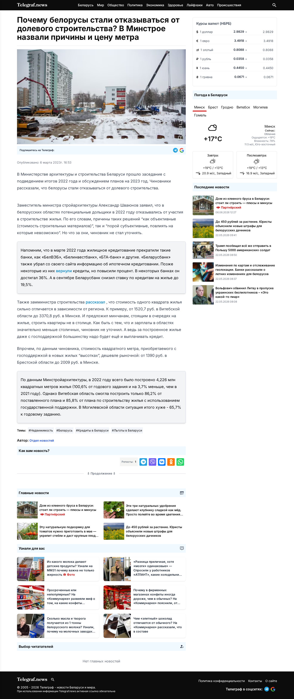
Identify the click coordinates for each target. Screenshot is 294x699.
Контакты (255, 681)
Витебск (243, 107)
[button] (176, 150)
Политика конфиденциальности (221, 681)
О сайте (271, 681)
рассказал (96, 302)
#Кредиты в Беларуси (92, 430)
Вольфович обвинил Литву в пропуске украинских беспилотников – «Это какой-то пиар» (244, 292)
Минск (199, 107)
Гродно (227, 107)
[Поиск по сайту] (274, 5)
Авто (210, 5)
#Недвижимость (41, 430)
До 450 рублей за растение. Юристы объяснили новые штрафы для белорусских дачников (154, 531)
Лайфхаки (195, 5)
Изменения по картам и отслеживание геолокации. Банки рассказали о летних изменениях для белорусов (245, 269)
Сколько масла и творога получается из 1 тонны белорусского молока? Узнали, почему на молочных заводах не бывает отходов (70, 627)
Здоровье (175, 5)
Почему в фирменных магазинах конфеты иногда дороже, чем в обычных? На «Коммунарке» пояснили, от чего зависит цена (156, 598)
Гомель (200, 115)
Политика (135, 5)
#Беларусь (64, 430)
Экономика (155, 5)
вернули (64, 271)
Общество (115, 5)
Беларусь (86, 5)
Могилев (260, 107)
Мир (100, 5)
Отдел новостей (41, 440)
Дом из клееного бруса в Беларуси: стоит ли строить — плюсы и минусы (67, 510)
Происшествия (229, 5)
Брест (213, 107)
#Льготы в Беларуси (127, 430)
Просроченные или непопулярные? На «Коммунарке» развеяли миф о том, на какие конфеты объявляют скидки (71, 598)
